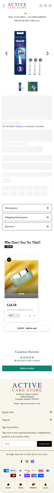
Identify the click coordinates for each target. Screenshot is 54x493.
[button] (3, 5)
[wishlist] (45, 5)
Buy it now (27, 166)
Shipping (19, 126)
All (25, 13)
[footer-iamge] (27, 391)
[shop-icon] (32, 461)
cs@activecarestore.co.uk (30, 403)
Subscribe (44, 444)
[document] (27, 53)
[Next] (47, 53)
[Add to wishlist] (9, 174)
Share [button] (8, 180)
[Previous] (7, 53)
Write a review (27, 368)
